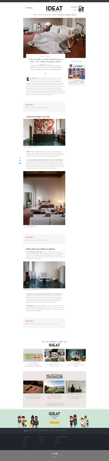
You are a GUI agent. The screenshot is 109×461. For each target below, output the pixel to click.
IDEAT (57, 1)
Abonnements (41, 439)
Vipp (33, 93)
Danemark (47, 151)
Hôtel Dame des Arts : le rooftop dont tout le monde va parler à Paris (42, 323)
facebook (28, 7)
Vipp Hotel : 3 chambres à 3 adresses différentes (37, 107)
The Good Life (52, 1)
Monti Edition (48, 307)
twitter (26, 7)
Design (35, 14)
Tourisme (54, 14)
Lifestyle (40, 14)
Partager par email (20, 163)
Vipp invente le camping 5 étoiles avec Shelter (36, 240)
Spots (24, 444)
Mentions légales (28, 430)
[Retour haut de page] (85, 430)
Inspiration (35, 363)
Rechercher (31, 7)
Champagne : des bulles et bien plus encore (78, 77)
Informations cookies (43, 430)
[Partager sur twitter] (20, 160)
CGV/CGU (35, 430)
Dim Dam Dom (57, 443)
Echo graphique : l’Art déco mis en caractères (74, 83)
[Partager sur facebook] (20, 158)
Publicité (51, 430)
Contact (57, 430)
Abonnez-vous (54, 422)
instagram (29, 7)
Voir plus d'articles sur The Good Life (54, 404)
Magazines (40, 440)
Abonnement (63, 430)
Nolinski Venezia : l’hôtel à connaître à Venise (74, 72)
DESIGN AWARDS (61, 14)
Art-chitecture (47, 14)
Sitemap (25, 431)
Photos (24, 447)
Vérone (37, 78)
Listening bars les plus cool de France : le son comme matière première (78, 67)
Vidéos (24, 445)
